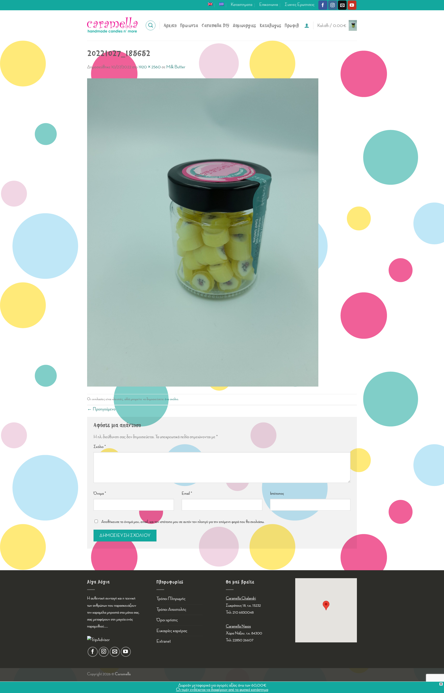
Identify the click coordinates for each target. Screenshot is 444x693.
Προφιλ (292, 26)
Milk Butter (175, 66)
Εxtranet (163, 641)
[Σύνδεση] (306, 25)
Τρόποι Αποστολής (171, 609)
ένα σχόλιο (171, 399)
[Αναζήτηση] (150, 25)
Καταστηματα (241, 4)
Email (187, 493)
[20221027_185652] (202, 231)
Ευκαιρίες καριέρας (171, 630)
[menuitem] (210, 4)
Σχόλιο (100, 447)
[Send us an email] (342, 5)
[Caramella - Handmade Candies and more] (112, 25)
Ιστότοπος (277, 493)
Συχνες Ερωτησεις (299, 4)
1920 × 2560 (149, 66)
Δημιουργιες (244, 26)
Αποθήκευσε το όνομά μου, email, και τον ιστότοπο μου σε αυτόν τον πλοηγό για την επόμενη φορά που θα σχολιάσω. (182, 522)
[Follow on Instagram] (332, 5)
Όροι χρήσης (167, 619)
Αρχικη (170, 26)
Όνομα (100, 493)
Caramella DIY (215, 26)
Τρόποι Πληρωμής (171, 598)
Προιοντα (189, 26)
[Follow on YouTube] (352, 5)
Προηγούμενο (101, 409)
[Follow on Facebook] (322, 5)
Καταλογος (270, 26)
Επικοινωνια (268, 4)
